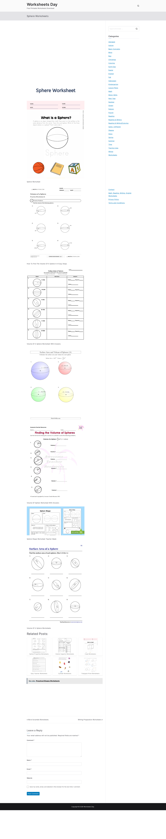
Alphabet (111, 42)
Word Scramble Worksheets (38, 720)
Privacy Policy (113, 199)
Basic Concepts (114, 49)
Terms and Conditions (116, 203)
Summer (111, 141)
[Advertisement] (65, 39)
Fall (109, 77)
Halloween (112, 81)
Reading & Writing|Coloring (118, 123)
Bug (109, 56)
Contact (111, 189)
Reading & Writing (115, 120)
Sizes (110, 134)
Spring (110, 137)
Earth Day (112, 67)
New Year (112, 98)
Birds (110, 52)
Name (29, 760)
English (111, 74)
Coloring (111, 63)
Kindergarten (113, 84)
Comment (30, 740)
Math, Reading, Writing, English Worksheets (119, 194)
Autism (111, 45)
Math (110, 91)
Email (29, 769)
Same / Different (114, 127)
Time (110, 144)
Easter (110, 70)
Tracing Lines (113, 148)
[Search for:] (124, 28)
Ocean (110, 105)
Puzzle (110, 113)
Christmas (112, 60)
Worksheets (112, 155)
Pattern (111, 109)
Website (29, 778)
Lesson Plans (113, 88)
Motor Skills (112, 95)
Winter (110, 152)
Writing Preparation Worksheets (89, 720)
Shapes (111, 130)
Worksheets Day (42, 4)
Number (111, 102)
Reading (111, 116)
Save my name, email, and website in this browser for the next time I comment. (55, 787)
